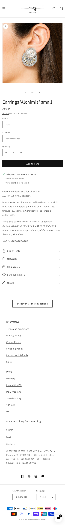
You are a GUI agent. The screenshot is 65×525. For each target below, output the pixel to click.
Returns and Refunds (17, 355)
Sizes (9, 361)
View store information (17, 182)
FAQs (8, 436)
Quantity (6, 146)
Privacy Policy (13, 335)
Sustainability (13, 398)
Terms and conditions (17, 328)
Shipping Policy (14, 348)
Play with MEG (14, 385)
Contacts (10, 444)
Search (9, 429)
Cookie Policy (13, 342)
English (43, 497)
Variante (6, 132)
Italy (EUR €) (21, 497)
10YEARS (10, 404)
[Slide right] (39, 92)
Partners (10, 378)
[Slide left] (25, 92)
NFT (8, 411)
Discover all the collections (32, 303)
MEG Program (13, 391)
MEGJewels (28, 519)
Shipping (5, 113)
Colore (5, 118)
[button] (3, 8)
